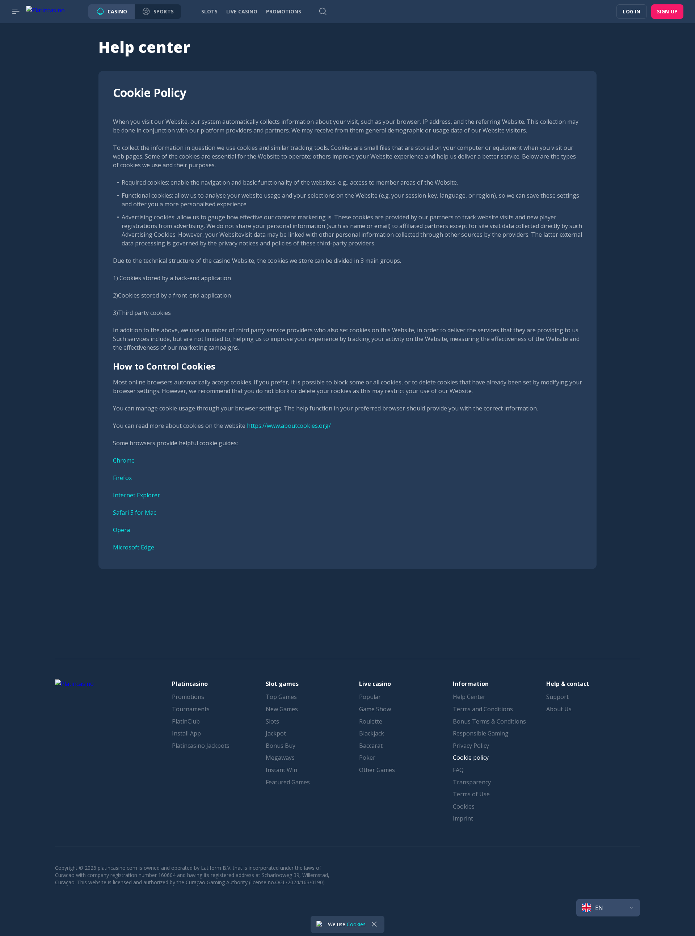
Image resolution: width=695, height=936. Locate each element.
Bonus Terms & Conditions (489, 721)
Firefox (122, 478)
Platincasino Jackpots (200, 746)
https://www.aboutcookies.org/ (289, 426)
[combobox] (608, 907)
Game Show (375, 709)
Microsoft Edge (133, 547)
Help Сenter (469, 697)
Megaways (280, 758)
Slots (272, 721)
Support (557, 697)
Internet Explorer (136, 495)
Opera (121, 530)
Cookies (464, 806)
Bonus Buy (280, 746)
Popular (370, 697)
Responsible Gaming (481, 733)
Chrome (124, 460)
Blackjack (371, 733)
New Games (282, 709)
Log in (631, 11)
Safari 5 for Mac (134, 513)
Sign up (667, 11)
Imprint (463, 818)
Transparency (472, 782)
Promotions (188, 697)
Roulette (370, 721)
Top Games (281, 697)
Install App (186, 733)
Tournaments (191, 709)
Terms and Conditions (483, 709)
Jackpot (276, 733)
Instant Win (281, 770)
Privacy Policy (471, 746)
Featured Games (288, 782)
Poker (367, 758)
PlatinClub (186, 721)
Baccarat (371, 746)
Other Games (377, 770)
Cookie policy (471, 758)
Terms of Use (471, 794)
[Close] (374, 924)
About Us (559, 709)
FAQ (458, 770)
